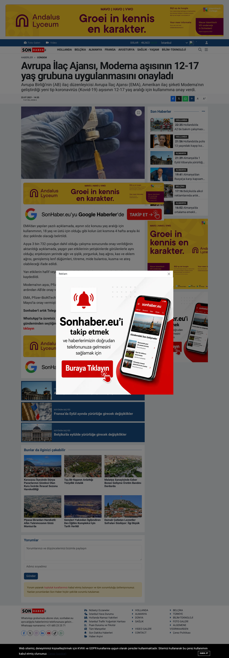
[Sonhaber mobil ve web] (114, 335)
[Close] (169, 273)
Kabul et (204, 653)
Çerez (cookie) (57, 653)
